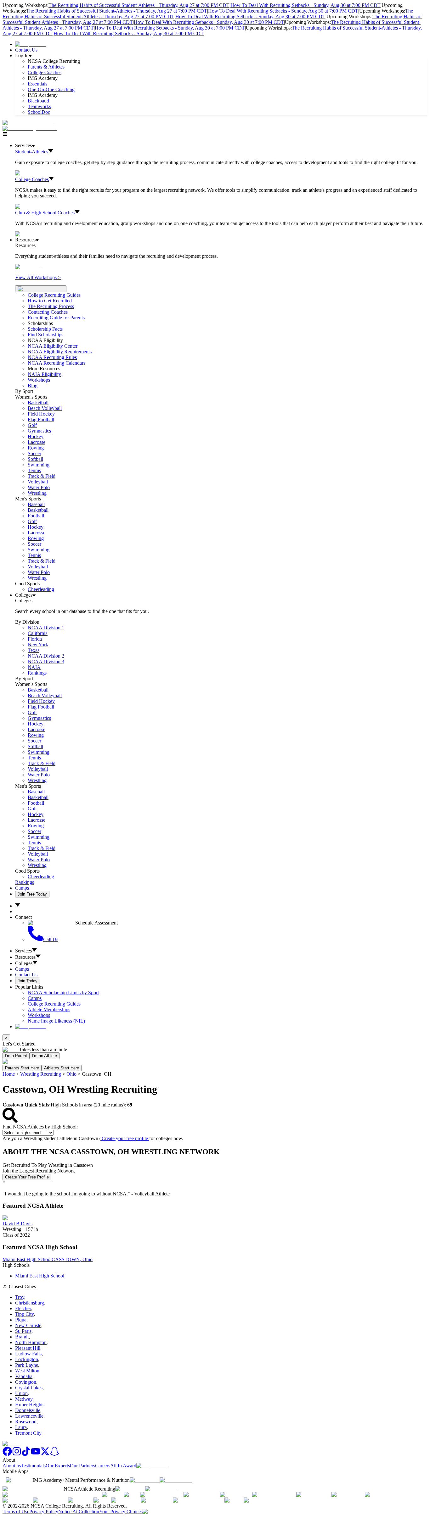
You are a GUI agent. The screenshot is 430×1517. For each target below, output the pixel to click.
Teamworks (39, 106)
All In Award (123, 1465)
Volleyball (38, 481)
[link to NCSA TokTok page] (26, 1454)
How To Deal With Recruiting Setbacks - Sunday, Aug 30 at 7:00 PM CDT (305, 5)
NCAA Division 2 (46, 656)
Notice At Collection (78, 1511)
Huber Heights (29, 1404)
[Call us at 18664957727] (29, 122)
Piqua (20, 1319)
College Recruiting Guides (54, 295)
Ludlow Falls (28, 1353)
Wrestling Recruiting (40, 1074)
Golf (32, 425)
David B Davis (17, 1223)
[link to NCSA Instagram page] (16, 1454)
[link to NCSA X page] (45, 1454)
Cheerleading (41, 589)
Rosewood (26, 1421)
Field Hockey (41, 413)
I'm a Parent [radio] (16, 1055)
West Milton (27, 1370)
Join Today (27, 981)
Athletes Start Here (61, 1068)
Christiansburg (29, 1302)
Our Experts (58, 1465)
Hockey (35, 436)
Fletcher (23, 1308)
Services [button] (23, 950)
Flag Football (41, 419)
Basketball (38, 402)
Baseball (36, 504)
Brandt (22, 1336)
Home (9, 1074)
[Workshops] (28, 266)
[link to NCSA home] (12, 1443)
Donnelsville (27, 1410)
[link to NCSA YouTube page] (35, 1454)
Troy (19, 1297)
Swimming (38, 464)
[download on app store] (145, 1480)
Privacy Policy (43, 1511)
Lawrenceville (29, 1416)
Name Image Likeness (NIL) (56, 1020)
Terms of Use (16, 1511)
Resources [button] (25, 957)
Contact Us (26, 49)
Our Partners (82, 1465)
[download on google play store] (177, 1480)
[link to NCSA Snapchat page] (54, 1454)
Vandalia (23, 1376)
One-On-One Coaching (51, 89)
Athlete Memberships (49, 1009)
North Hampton (31, 1342)
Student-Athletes (31, 151)
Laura (21, 1427)
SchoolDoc (39, 112)
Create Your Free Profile (27, 1177)
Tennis (34, 470)
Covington (25, 1382)
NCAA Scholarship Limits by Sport (63, 992)
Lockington (26, 1359)
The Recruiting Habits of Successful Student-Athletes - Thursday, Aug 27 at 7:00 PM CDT (138, 5)
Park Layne (26, 1365)
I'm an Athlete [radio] (44, 1055)
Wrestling (37, 493)
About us (12, 1465)
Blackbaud (38, 100)
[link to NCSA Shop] (30, 44)
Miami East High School (27, 1259)
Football (36, 515)
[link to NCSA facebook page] (7, 1454)
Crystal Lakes (28, 1387)
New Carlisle (28, 1325)
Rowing (36, 447)
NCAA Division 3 (46, 661)
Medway (23, 1399)
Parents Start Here (22, 1068)
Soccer (34, 453)
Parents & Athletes (46, 66)
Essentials (37, 83)
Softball (35, 459)
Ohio (71, 1074)
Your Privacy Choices (121, 1511)
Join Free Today (32, 894)
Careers (102, 1465)
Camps (22, 888)
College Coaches (44, 72)
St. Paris (23, 1331)
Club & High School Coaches (45, 212)
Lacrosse (36, 442)
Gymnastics (39, 430)
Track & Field (41, 476)
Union (21, 1393)
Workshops (39, 1015)
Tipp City (24, 1314)
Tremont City (28, 1433)
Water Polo (39, 487)
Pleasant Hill (27, 1348)
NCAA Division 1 (46, 627)
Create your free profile (124, 1138)
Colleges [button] (23, 963)
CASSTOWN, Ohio (72, 1259)
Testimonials (33, 1465)
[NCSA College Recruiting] (31, 128)
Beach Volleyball (45, 408)
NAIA (34, 667)
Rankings (37, 673)
